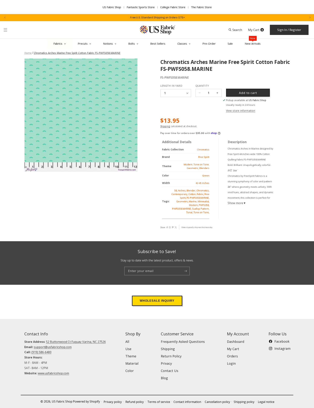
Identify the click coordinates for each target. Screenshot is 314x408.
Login (231, 363)
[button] (5, 30)
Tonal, (190, 212)
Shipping (165, 126)
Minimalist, (203, 201)
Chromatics (203, 149)
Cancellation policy (217, 402)
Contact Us (169, 370)
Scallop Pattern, (200, 208)
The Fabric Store (201, 7)
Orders (232, 356)
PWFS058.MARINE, (182, 208)
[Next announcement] (310, 17)
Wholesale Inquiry (157, 300)
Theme (130, 356)
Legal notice (266, 402)
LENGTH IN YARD (171, 85)
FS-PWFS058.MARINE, (198, 197)
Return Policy (171, 356)
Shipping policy (244, 402)
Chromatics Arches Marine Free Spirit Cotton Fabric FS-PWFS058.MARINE (77, 53)
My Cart (233, 349)
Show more (237, 203)
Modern (188, 164)
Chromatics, (202, 190)
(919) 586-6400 (41, 352)
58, (176, 190)
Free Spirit (203, 157)
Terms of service (158, 402)
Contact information (187, 402)
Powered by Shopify (86, 401)
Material (131, 363)
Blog (164, 378)
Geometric (192, 168)
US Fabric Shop (111, 7)
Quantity (202, 85)
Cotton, (192, 194)
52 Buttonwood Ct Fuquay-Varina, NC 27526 (76, 342)
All (127, 341)
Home (28, 53)
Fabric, (200, 194)
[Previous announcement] (5, 17)
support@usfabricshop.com (53, 347)
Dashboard (235, 341)
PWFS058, (204, 205)
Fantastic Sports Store (141, 7)
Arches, (182, 190)
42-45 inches (202, 183)
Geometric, (182, 201)
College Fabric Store (172, 7)
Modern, (194, 205)
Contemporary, (179, 194)
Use (128, 349)
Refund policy (134, 402)
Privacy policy (113, 402)
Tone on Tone (201, 164)
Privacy (166, 363)
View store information (240, 110)
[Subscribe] (186, 271)
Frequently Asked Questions (183, 341)
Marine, (193, 201)
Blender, (191, 190)
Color (129, 370)
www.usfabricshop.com (53, 373)
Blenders (204, 168)
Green (205, 175)
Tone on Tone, (201, 212)
